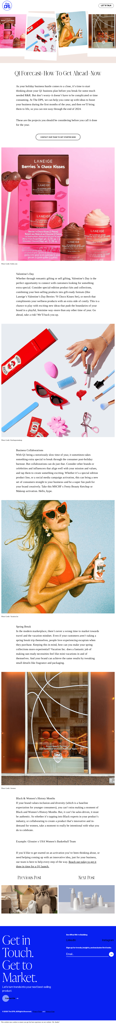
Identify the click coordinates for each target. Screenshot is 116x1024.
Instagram (108, 940)
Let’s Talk (106, 5)
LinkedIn (71, 940)
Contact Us (10, 998)
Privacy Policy (37, 1011)
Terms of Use (49, 1011)
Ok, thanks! (55, 1022)
